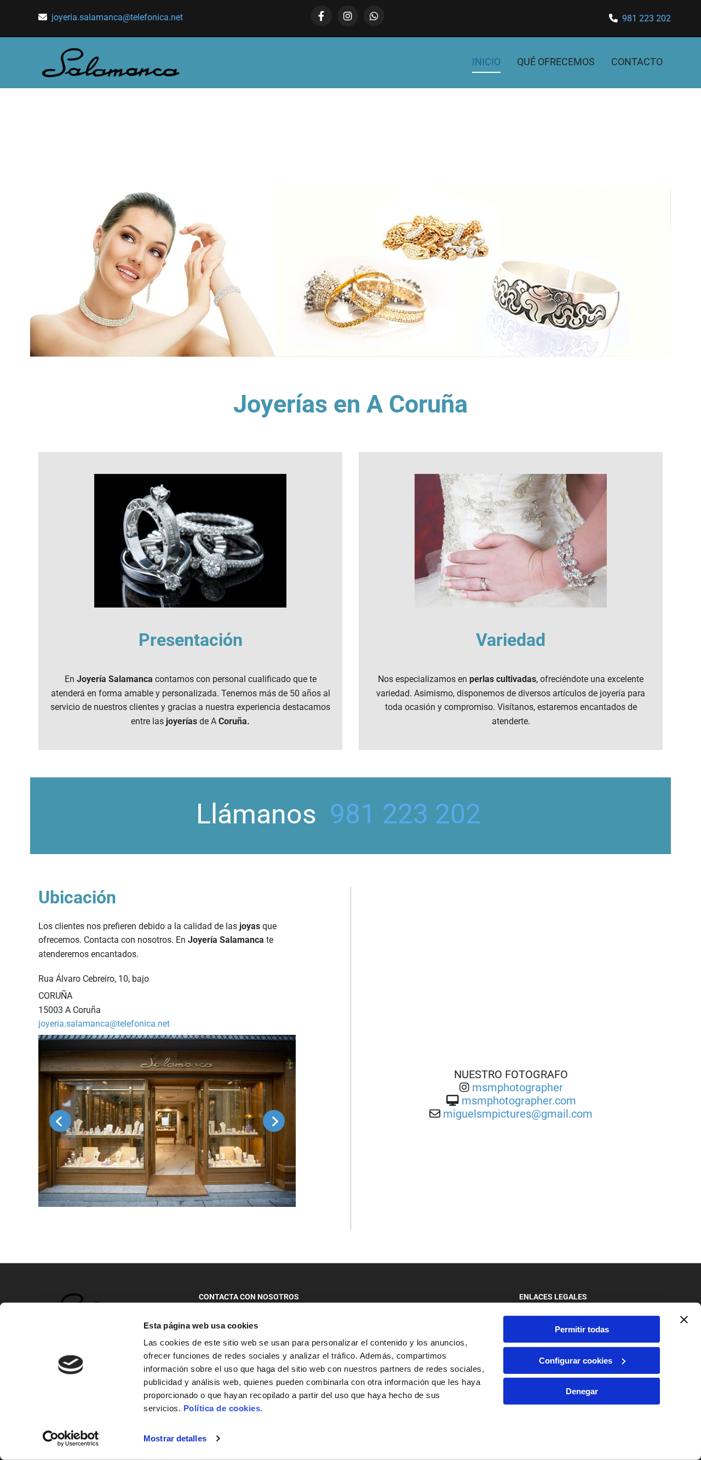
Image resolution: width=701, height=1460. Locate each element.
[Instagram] (348, 16)
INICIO (486, 61)
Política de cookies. (223, 1408)
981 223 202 (646, 18)
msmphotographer (517, 1087)
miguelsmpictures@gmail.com (518, 1113)
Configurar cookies (575, 1360)
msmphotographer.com (519, 1100)
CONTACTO (637, 61)
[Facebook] (321, 16)
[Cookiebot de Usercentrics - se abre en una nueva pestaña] (71, 1438)
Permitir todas (582, 1329)
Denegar (582, 1391)
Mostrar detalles (174, 1438)
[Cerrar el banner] (684, 1320)
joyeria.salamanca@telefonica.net (117, 17)
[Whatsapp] (374, 16)
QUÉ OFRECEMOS (556, 61)
